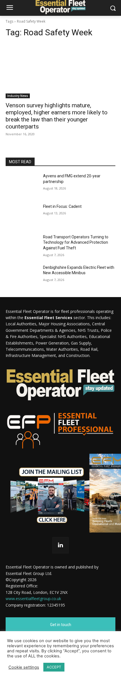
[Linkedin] (60, 545)
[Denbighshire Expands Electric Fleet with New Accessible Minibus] (22, 276)
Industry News (17, 96)
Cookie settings (23, 667)
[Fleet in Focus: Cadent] (22, 215)
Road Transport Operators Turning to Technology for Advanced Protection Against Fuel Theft (75, 242)
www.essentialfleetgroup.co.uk (33, 598)
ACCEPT (54, 667)
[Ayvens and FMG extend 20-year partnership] (22, 185)
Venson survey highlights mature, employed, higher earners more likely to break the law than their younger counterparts (56, 116)
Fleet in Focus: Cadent (62, 206)
